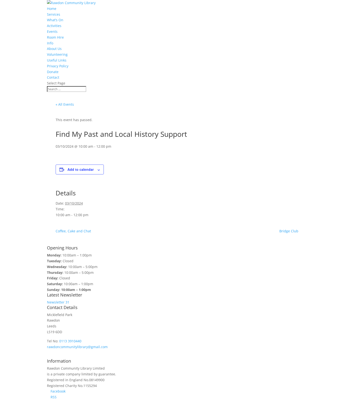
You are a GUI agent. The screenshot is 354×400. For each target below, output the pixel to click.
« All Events (65, 104)
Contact (53, 77)
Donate (53, 71)
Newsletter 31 (58, 302)
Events (52, 31)
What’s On (55, 20)
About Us (54, 48)
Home (51, 8)
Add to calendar (80, 169)
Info (50, 43)
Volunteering (57, 54)
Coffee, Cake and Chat (73, 231)
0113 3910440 (70, 341)
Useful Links (56, 60)
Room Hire (55, 37)
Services (53, 14)
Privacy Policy (57, 66)
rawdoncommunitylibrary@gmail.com (77, 347)
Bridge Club (288, 231)
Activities (54, 25)
